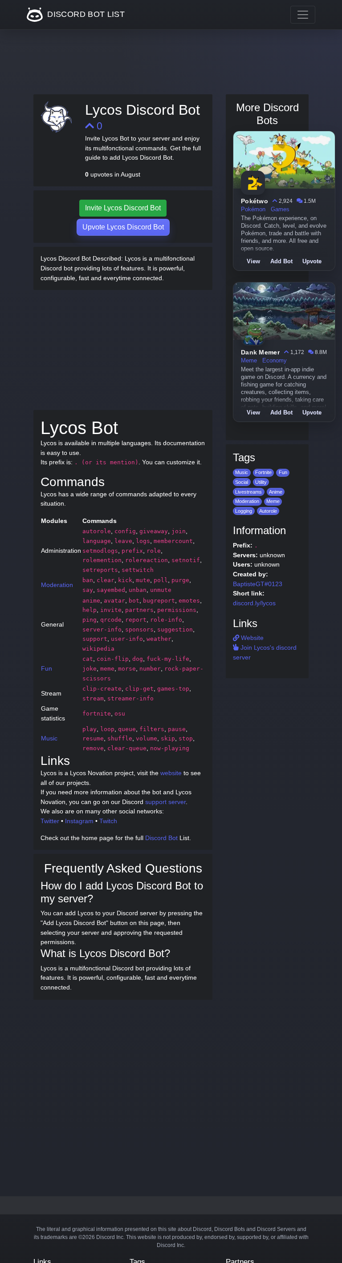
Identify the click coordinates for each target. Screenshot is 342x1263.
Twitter (50, 821)
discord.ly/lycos (254, 603)
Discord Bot (161, 837)
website (171, 772)
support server (165, 801)
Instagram (79, 821)
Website (251, 637)
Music (49, 738)
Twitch (108, 821)
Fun (46, 668)
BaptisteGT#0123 (257, 583)
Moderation (57, 584)
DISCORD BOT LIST (85, 14)
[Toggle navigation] (302, 15)
